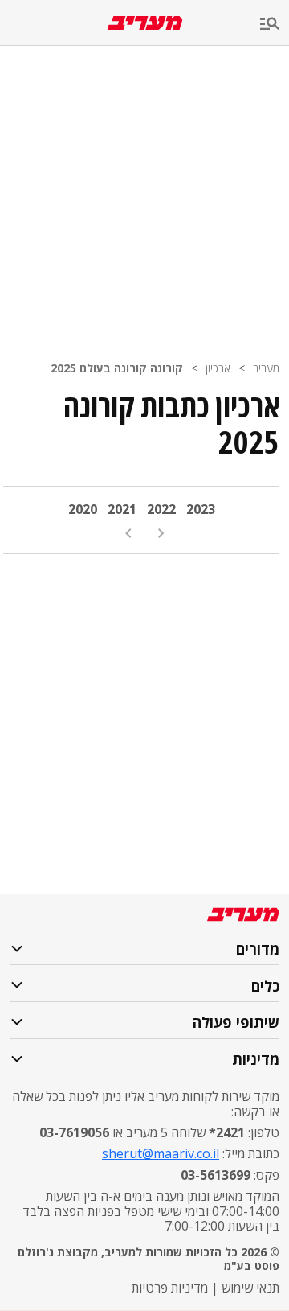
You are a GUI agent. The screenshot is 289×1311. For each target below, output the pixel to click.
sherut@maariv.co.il (160, 1153)
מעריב (266, 368)
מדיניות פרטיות (170, 1288)
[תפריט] (274, 24)
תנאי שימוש (250, 1288)
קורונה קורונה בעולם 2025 (117, 368)
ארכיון (218, 368)
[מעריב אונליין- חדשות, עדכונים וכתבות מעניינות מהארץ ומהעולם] (145, 23)
